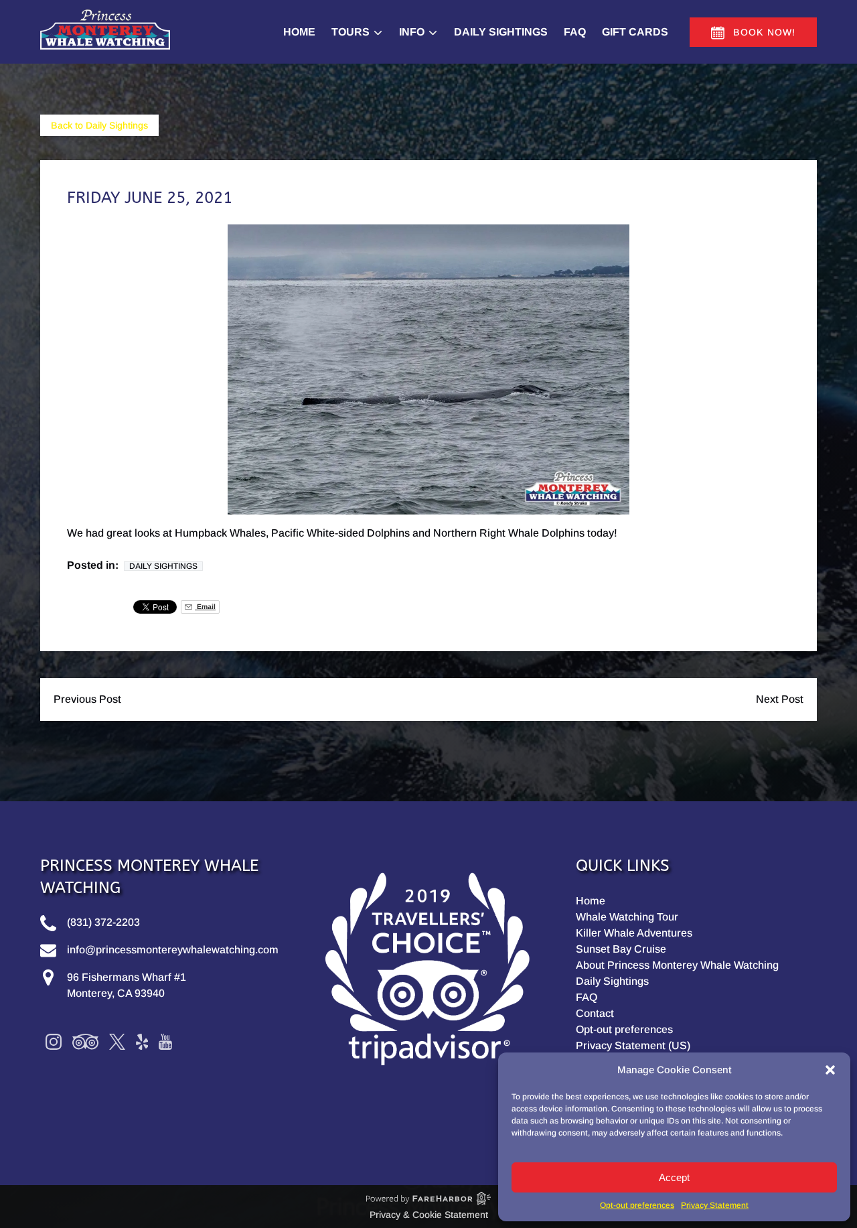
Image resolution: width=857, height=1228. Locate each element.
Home (299, 32)
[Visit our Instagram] (54, 1042)
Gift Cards (635, 32)
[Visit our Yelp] (142, 1042)
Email (205, 606)
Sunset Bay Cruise (621, 949)
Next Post (779, 699)
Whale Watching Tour (627, 917)
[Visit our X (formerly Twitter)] (117, 1042)
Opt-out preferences (637, 1205)
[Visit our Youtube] (165, 1042)
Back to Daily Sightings (99, 125)
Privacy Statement (715, 1205)
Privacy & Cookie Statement (429, 1214)
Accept (674, 1177)
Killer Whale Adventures (634, 933)
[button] (830, 1070)
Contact (595, 1013)
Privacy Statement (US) (633, 1045)
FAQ (575, 32)
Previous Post (87, 699)
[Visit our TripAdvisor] (85, 1042)
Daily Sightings (501, 32)
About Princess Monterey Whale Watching (677, 965)
